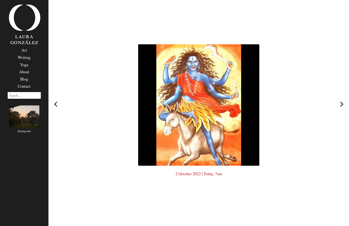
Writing (24, 57)
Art (24, 50)
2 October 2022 (188, 173)
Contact (24, 86)
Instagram (24, 131)
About (24, 71)
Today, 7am (213, 173)
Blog (24, 79)
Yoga (24, 64)
